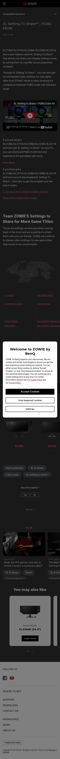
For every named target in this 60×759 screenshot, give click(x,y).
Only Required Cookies (30, 400)
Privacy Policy (15, 383)
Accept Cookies (30, 391)
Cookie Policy (36, 380)
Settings (30, 409)
